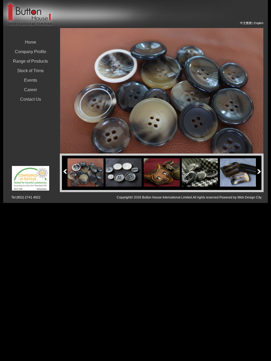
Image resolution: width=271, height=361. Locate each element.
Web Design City (249, 197)
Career (30, 89)
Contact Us (30, 99)
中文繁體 (246, 23)
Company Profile (30, 51)
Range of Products (30, 61)
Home (30, 42)
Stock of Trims (30, 70)
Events (30, 80)
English (258, 23)
